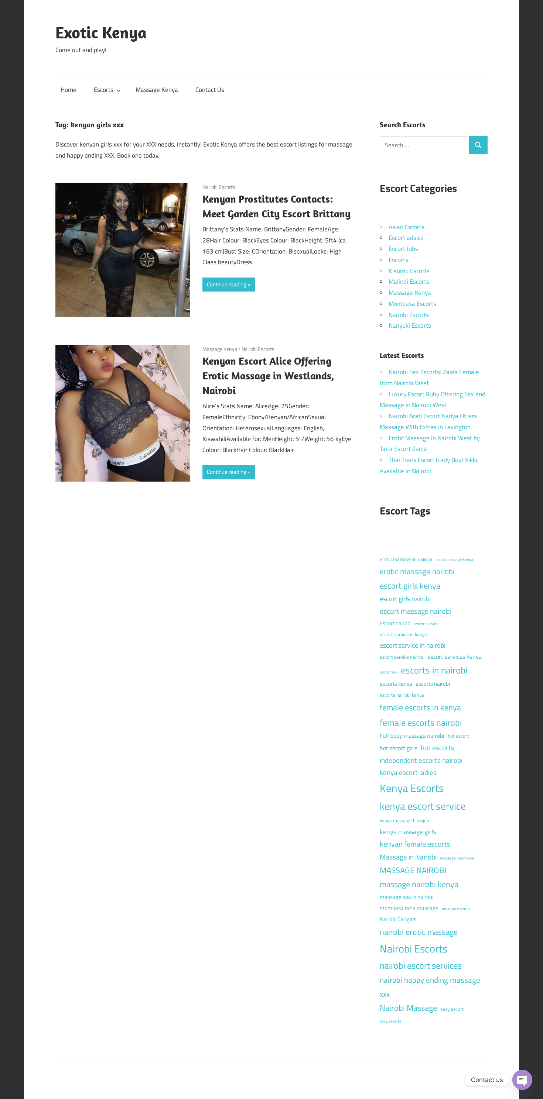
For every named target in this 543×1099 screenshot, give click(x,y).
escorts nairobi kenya (402, 695)
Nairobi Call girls (398, 919)
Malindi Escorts (409, 281)
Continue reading (226, 284)
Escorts (103, 89)
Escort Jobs (403, 249)
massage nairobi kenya (419, 884)
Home (68, 89)
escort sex (388, 672)
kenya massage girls (408, 832)
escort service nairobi (402, 657)
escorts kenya (396, 683)
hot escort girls (398, 748)
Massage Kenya (157, 89)
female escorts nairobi (421, 722)
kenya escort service (423, 806)
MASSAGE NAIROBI (413, 870)
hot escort (458, 736)
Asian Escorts (406, 227)
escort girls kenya (410, 585)
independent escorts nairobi (421, 760)
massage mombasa (457, 858)
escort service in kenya (403, 634)
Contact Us (209, 89)
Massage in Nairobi (408, 856)
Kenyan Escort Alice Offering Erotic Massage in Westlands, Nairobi (268, 375)
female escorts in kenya (420, 707)
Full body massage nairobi (412, 735)
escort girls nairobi (405, 599)
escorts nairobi (433, 683)
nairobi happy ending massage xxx (430, 986)
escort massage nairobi (415, 611)
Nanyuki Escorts (410, 325)
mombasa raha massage (409, 908)
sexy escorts (390, 1021)
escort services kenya (455, 656)
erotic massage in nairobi (406, 559)
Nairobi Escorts (218, 187)
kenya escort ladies (408, 772)
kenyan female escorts (415, 844)
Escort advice (406, 237)
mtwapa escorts (456, 909)
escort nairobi (395, 623)
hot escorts (437, 747)
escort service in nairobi (412, 645)
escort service (427, 624)
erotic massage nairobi (417, 571)
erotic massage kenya (454, 559)
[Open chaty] (522, 1080)
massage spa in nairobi (406, 897)
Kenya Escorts (412, 788)
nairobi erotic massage (419, 932)
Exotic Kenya (101, 32)
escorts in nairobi (434, 670)
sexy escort (452, 1009)
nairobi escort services (421, 965)
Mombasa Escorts (412, 304)
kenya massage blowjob (404, 820)
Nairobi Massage (408, 1008)
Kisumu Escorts (409, 271)
